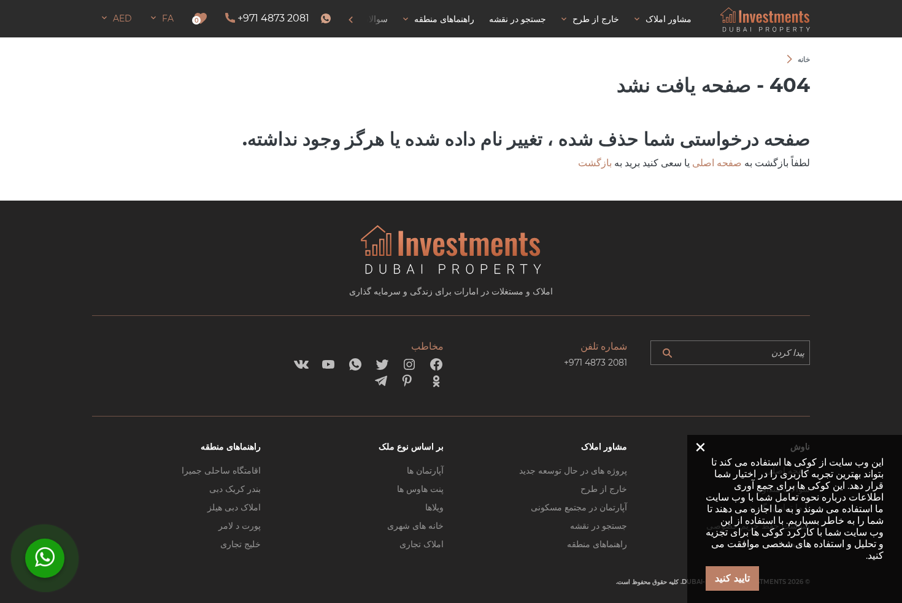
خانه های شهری (415, 525)
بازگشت (595, 163)
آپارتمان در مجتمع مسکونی (579, 507)
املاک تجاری (421, 544)
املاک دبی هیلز (234, 507)
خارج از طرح (603, 488)
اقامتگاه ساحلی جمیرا (221, 470)
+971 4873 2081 (273, 18)
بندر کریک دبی (235, 488)
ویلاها (434, 507)
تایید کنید (732, 578)
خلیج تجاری (240, 544)
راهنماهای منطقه (597, 544)
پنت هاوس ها (420, 488)
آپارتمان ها (425, 470)
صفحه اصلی (717, 163)
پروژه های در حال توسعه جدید (573, 470)
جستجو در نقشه (598, 525)
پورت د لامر (239, 525)
